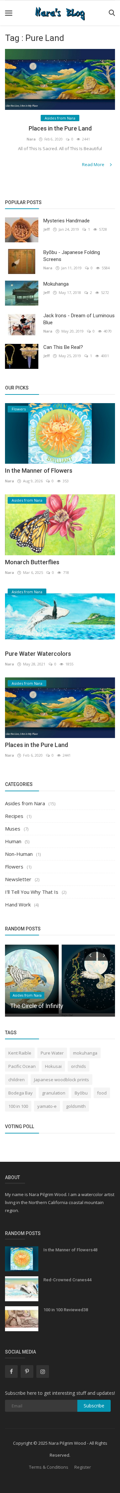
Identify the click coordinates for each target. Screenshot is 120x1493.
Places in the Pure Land (60, 128)
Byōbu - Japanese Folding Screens (71, 255)
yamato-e (47, 1106)
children (16, 1080)
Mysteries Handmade (66, 221)
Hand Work (18, 904)
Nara (31, 138)
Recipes (14, 816)
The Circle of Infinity (36, 1005)
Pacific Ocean (22, 1066)
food (102, 1093)
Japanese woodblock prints (61, 1080)
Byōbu (81, 1093)
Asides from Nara (25, 803)
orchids (78, 1066)
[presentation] (90, 955)
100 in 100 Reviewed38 (65, 1309)
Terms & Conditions (48, 1467)
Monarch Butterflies (32, 562)
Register (82, 1467)
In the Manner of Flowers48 (70, 1249)
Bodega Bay (20, 1093)
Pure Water (52, 1053)
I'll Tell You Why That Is (31, 891)
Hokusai (53, 1066)
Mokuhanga (56, 284)
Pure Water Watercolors (38, 653)
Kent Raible (19, 1053)
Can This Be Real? (63, 347)
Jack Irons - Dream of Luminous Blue (79, 319)
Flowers (14, 866)
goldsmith (76, 1106)
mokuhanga (85, 1053)
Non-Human (19, 854)
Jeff (46, 229)
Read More (93, 164)
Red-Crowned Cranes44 (67, 1279)
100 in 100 (18, 1106)
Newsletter (18, 879)
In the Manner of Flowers (38, 470)
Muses (12, 828)
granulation (53, 1093)
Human (13, 841)
